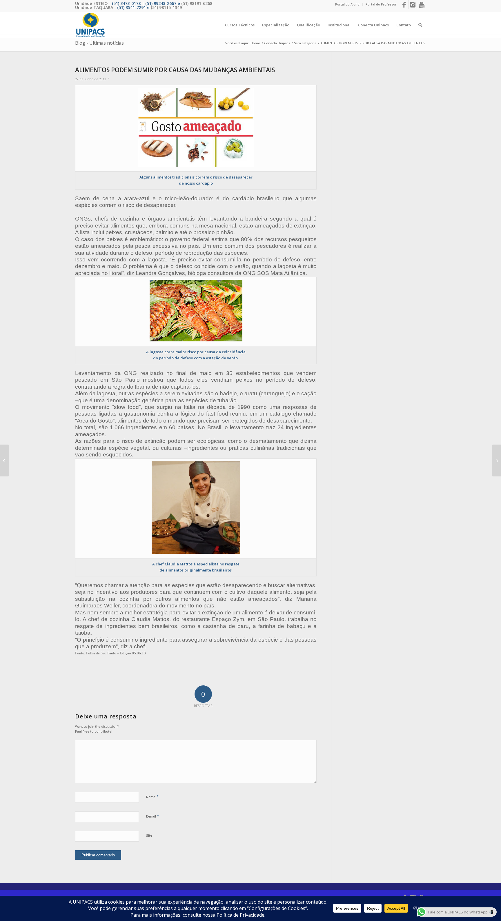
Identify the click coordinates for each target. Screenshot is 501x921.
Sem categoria (305, 43)
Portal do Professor (381, 4)
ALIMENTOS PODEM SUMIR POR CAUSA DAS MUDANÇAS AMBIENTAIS (175, 70)
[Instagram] (413, 4)
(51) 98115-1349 (166, 7)
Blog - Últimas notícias (99, 43)
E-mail (152, 816)
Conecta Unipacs (277, 43)
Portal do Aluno (347, 4)
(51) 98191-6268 (196, 3)
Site (149, 835)
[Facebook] (404, 4)
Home (255, 43)
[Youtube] (421, 4)
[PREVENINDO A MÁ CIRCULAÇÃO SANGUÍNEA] (4, 460)
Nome (152, 796)
